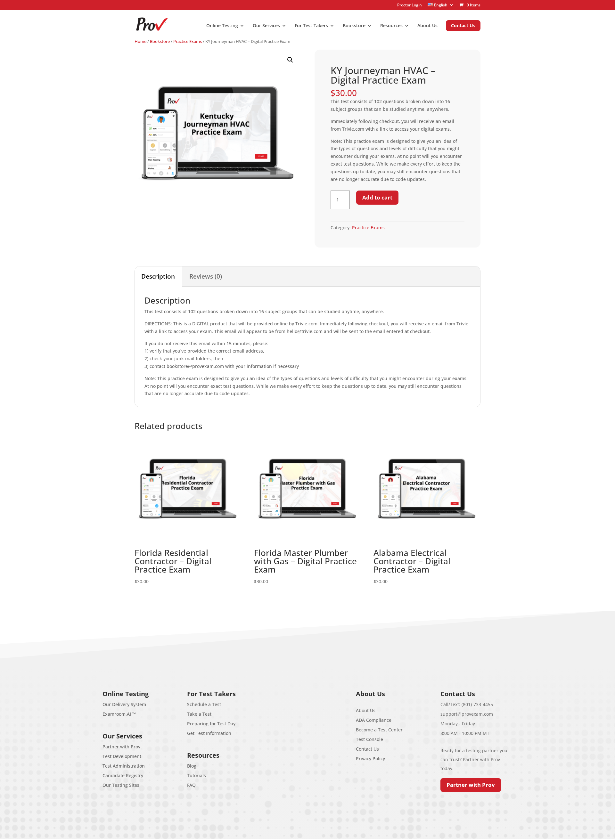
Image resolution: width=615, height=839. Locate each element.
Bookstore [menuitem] (354, 26)
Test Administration (123, 766)
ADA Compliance (373, 720)
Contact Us (367, 749)
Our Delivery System (124, 704)
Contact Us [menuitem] (463, 25)
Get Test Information (209, 733)
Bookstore (160, 41)
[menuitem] (441, 5)
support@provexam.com (466, 714)
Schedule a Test (204, 704)
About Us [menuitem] (427, 26)
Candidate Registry (122, 775)
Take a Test (199, 714)
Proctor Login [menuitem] (409, 5)
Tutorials (196, 775)
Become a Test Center (379, 730)
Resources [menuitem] (391, 26)
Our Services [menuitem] (266, 26)
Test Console (369, 739)
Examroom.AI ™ (119, 714)
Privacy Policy (370, 758)
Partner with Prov (121, 747)
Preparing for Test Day (211, 724)
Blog (191, 766)
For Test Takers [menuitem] (311, 26)
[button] (290, 60)
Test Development (121, 756)
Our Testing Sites (120, 785)
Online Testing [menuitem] (222, 26)
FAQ (191, 785)
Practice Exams (187, 41)
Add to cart (377, 197)
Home (140, 41)
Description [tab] (158, 276)
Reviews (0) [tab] (205, 276)
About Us (365, 710)
